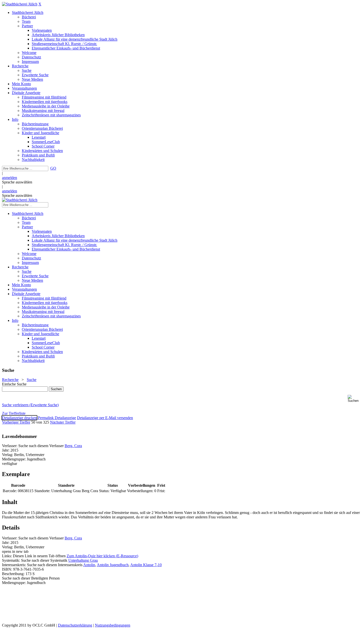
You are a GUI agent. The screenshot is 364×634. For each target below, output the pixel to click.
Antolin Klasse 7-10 (146, 565)
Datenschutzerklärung (75, 625)
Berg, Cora (73, 446)
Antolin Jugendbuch (113, 565)
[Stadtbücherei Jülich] (19, 4)
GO (53, 168)
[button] (355, 399)
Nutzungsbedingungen (112, 625)
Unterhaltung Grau (83, 560)
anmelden (9, 178)
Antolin (89, 565)
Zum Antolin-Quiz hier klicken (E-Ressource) (102, 556)
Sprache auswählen (17, 182)
